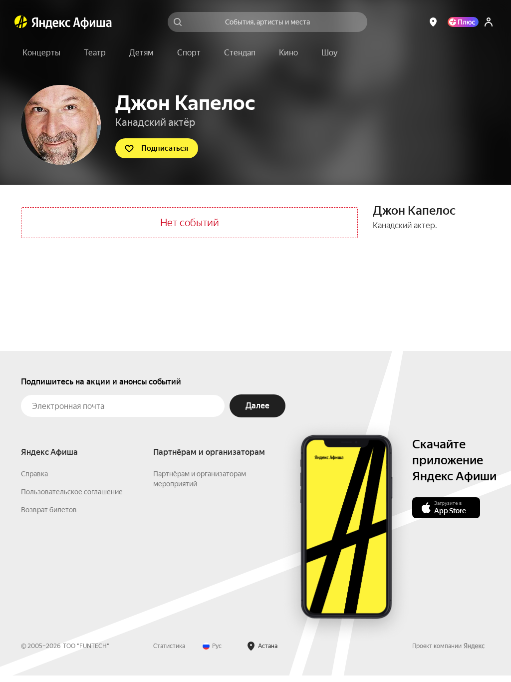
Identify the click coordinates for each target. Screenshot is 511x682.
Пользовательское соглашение (72, 492)
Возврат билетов (49, 510)
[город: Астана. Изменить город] (433, 22)
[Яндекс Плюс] (463, 22)
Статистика (169, 646)
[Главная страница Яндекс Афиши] (20, 21)
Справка (34, 474)
